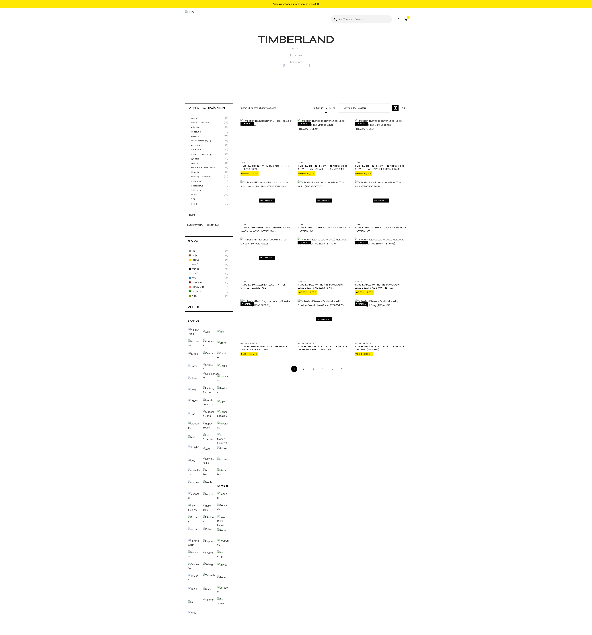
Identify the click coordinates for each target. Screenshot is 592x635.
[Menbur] (208, 486)
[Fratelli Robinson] (208, 404)
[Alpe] (206, 333)
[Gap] (191, 415)
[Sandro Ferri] (193, 568)
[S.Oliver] (208, 556)
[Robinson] (193, 556)
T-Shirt (243, 162)
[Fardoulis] (223, 392)
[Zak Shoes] (223, 603)
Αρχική (296, 48)
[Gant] (221, 404)
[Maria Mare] (223, 474)
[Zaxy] (192, 615)
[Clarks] (222, 369)
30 (334, 107)
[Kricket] (222, 462)
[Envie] (192, 392)
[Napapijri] (223, 497)
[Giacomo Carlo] (208, 415)
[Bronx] (221, 345)
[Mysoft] (208, 497)
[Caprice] (223, 357)
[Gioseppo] (193, 427)
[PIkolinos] (208, 521)
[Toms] (221, 579)
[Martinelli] (193, 486)
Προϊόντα (296, 55)
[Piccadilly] (193, 521)
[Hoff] (191, 439)
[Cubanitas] (223, 380)
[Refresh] (208, 532)
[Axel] (220, 333)
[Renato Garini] (193, 544)
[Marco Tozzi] (208, 474)
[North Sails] (208, 509)
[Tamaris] (193, 579)
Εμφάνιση (318, 108)
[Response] (223, 544)
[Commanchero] (211, 380)
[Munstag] (193, 497)
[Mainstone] (194, 474)
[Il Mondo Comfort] (223, 439)
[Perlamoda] (223, 509)
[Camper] (208, 357)
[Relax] (221, 532)
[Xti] (190, 603)
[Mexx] (223, 486)
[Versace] (223, 591)
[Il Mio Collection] (208, 439)
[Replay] (208, 544)
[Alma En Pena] (193, 333)
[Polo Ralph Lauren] (223, 521)
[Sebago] (208, 568)
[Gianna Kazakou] (223, 415)
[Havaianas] (223, 427)
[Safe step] (223, 556)
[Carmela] (208, 368)
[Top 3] (192, 591)
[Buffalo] (193, 357)
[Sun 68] (222, 568)
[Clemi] (192, 380)
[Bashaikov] (194, 345)
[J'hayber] (193, 450)
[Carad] (192, 368)
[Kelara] (222, 450)
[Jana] (206, 451)
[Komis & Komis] (208, 462)
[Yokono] (208, 603)
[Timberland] (209, 579)
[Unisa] (207, 591)
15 (330, 107)
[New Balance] (193, 509)
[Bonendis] (208, 345)
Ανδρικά (301, 281)
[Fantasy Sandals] (208, 392)
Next (351, 369)
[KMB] (191, 462)
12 (326, 107)
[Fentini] (193, 404)
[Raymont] (193, 532)
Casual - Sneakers (248, 343)
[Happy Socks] (208, 427)
